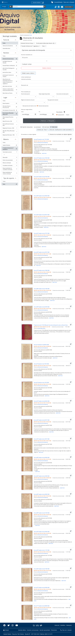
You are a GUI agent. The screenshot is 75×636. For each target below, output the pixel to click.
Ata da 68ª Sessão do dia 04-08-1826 (41, 457)
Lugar (5, 98)
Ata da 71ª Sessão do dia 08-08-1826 (41, 606)
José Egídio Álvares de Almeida (10, 62)
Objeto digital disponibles (44, 94)
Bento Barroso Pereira (10, 93)
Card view (46, 127)
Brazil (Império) (10, 104)
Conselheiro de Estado (10, 166)
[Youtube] (16, 625)
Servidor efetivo (22, 630)
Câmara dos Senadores (10, 46)
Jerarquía (38, 127)
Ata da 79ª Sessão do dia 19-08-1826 (41, 270)
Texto (10, 184)
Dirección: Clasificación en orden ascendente (61, 129)
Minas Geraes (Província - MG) (10, 117)
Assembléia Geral (10, 49)
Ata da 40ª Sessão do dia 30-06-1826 (41, 195)
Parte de (6, 40)
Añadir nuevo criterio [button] (28, 73)
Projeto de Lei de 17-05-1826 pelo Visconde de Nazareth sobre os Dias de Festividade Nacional (51, 325)
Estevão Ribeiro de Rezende (10, 66)
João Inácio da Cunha (10, 87)
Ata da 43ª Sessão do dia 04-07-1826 (41, 214)
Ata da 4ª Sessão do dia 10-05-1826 (41, 364)
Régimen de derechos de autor (27, 100)
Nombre (6, 53)
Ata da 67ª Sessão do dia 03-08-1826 (41, 587)
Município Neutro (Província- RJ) (10, 106)
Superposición (61, 114)
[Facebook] (5, 625)
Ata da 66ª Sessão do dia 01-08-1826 (41, 568)
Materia (6, 139)
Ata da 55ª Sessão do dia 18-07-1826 (41, 439)
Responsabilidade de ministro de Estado (10, 173)
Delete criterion (46, 68)
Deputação (10, 158)
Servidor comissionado (33, 630)
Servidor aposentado (45, 630)
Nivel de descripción (25, 94)
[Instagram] (13, 625)
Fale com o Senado (69, 2)
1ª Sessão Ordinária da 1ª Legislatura (10, 148)
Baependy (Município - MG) (10, 135)
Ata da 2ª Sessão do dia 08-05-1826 (41, 344)
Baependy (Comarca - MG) (10, 128)
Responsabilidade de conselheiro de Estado (10, 169)
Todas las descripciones (43, 106)
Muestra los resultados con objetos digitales (61, 134)
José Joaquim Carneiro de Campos (10, 75)
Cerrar (30, 35)
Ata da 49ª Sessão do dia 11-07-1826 (41, 550)
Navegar (4, 6)
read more (44, 153)
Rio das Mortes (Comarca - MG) (10, 124)
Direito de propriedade (10, 160)
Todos (4, 43)
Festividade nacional (10, 152)
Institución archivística (26, 79)
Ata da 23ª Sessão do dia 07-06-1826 (41, 176)
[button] (52, 2)
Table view (54, 127)
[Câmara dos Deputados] (34, 625)
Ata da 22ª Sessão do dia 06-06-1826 (41, 401)
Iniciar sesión (68, 6)
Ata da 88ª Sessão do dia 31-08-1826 (41, 288)
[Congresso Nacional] (37, 625)
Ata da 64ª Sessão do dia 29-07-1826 (41, 252)
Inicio (22, 111)
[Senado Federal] (37, 3)
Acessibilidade (58, 2)
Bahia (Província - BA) (10, 122)
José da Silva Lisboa (10, 73)
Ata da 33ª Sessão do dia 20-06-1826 (41, 531)
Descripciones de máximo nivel (29, 106)
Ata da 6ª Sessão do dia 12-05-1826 (41, 382)
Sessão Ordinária (10, 146)
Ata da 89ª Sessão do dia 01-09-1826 (41, 513)
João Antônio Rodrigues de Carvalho (10, 69)
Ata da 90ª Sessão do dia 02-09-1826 (41, 307)
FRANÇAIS (69, 625)
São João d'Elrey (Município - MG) (10, 131)
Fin (39, 111)
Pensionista (54, 630)
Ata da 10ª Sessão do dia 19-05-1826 (41, 158)
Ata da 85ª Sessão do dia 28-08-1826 (41, 494)
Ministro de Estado (10, 163)
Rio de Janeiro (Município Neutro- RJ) (10, 113)
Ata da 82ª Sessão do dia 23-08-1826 (41, 476)
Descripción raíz (24, 85)
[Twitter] (9, 625)
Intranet (7, 630)
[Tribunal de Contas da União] (40, 625)
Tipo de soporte (8, 178)
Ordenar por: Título (42, 129)
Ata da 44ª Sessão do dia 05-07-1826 (41, 420)
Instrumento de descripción (62, 94)
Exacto (67, 114)
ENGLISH (57, 625)
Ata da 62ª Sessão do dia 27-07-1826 (41, 233)
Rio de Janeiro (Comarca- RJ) (10, 111)
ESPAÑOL (62, 625)
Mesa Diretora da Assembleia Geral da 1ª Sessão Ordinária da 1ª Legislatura (10, 81)
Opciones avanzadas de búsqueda (33, 50)
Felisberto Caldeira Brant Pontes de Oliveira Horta (10, 89)
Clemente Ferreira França (10, 59)
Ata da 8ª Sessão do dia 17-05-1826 (41, 139)
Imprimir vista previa (27, 127)
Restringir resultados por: (10, 36)
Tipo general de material (53, 100)
